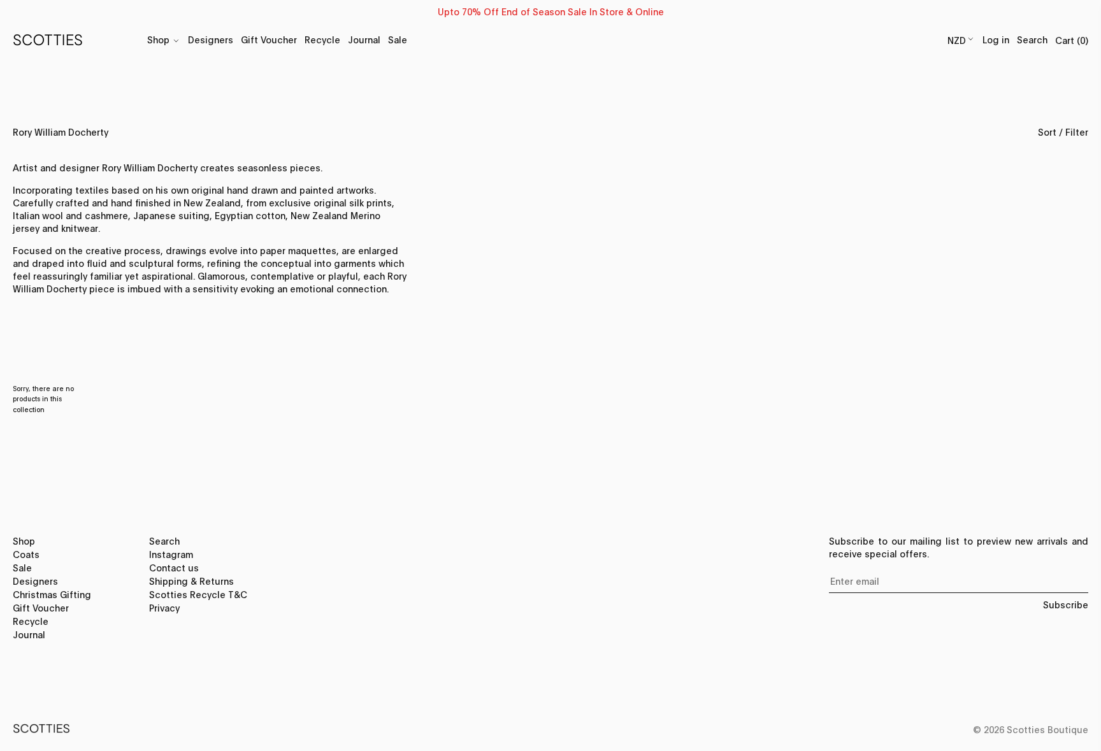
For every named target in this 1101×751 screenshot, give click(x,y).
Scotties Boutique (1047, 729)
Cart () (1071, 40)
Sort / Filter (1063, 131)
